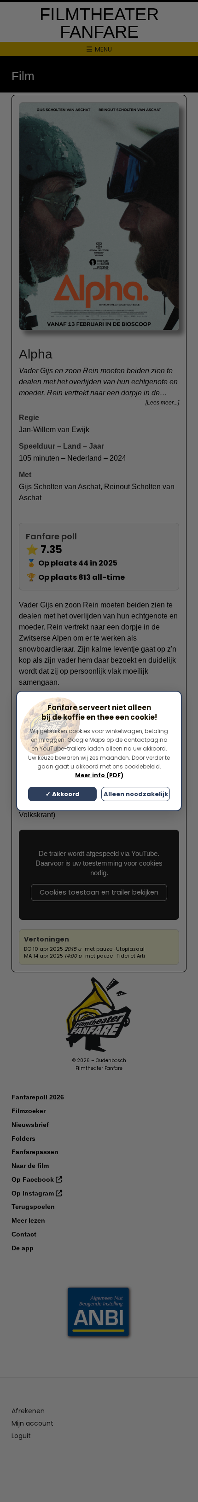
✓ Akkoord (63, 794)
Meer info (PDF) (99, 775)
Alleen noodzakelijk (136, 794)
